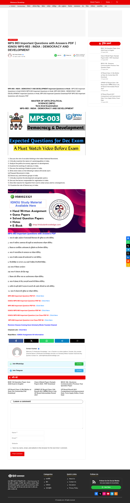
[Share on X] (128, 246)
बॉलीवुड (54, 6)
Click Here (23, 330)
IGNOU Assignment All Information (30, 335)
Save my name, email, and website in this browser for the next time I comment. (39, 448)
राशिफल (93, 6)
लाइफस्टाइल (77, 6)
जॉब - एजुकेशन (62, 6)
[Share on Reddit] (128, 261)
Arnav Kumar (18, 54)
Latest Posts (13, 40)
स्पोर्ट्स (48, 6)
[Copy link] (128, 253)
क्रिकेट (28, 6)
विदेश (87, 6)
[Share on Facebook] (128, 238)
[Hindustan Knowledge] (17, 2)
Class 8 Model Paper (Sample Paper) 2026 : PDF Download (44, 383)
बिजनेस (70, 6)
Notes (108, 2)
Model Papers (95, 2)
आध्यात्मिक (99, 6)
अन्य (106, 6)
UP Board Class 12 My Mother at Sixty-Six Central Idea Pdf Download (19, 391)
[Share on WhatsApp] (128, 242)
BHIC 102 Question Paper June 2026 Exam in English (19, 383)
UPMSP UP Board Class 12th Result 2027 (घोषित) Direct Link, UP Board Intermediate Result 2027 (45, 392)
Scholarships (21, 6)
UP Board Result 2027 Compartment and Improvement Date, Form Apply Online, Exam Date (72, 392)
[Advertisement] (46, 23)
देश (83, 6)
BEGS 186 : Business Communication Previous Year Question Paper (72, 384)
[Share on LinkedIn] (128, 257)
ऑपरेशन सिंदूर (36, 6)
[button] (117, 2)
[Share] (128, 265)
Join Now (79, 364)
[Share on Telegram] (128, 250)
